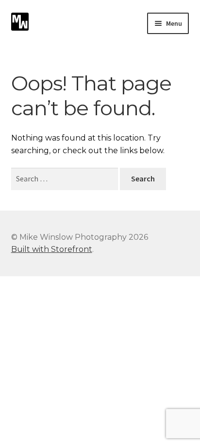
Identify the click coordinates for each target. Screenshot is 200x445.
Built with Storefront (51, 249)
